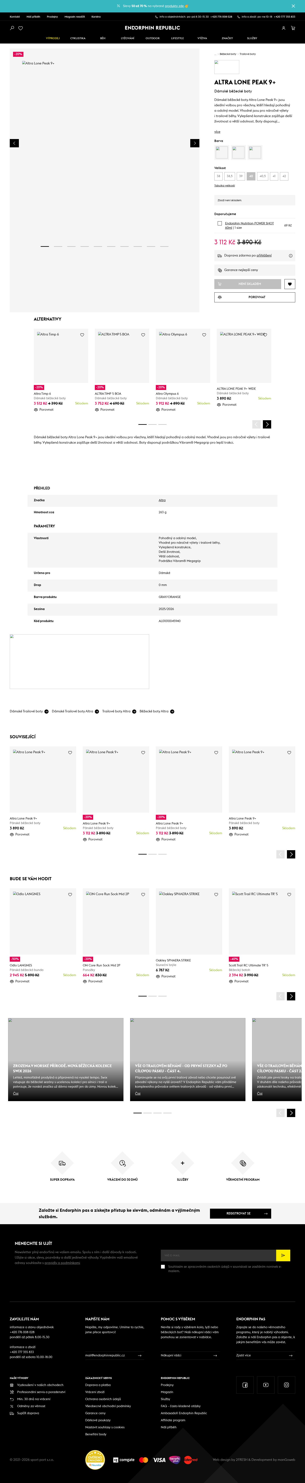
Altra (162, 500)
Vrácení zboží (95, 1392)
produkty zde (174, 6)
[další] (267, 424)
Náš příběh (33, 17)
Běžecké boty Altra (154, 711)
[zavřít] (293, 6)
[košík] (293, 28)
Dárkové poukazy (98, 1420)
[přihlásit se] (283, 28)
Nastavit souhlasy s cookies (104, 1427)
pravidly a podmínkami (62, 1263)
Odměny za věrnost (31, 1406)
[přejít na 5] (98, 246)
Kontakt (15, 17)
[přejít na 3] (71, 246)
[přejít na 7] (124, 246)
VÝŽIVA (202, 38)
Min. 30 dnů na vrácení (33, 1399)
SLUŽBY (252, 38)
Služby (165, 1399)
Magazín (167, 1392)
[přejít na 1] (45, 246)
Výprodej (53, 38)
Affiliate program (173, 1420)
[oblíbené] (21, 28)
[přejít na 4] (85, 246)
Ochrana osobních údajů (103, 1399)
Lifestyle (177, 38)
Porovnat (46, 409)
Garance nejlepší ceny (241, 270)
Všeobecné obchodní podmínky (108, 1406)
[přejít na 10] (164, 246)
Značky (227, 38)
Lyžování (127, 38)
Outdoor (153, 38)
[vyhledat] (12, 28)
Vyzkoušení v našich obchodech (40, 1385)
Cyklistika (77, 38)
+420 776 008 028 (221, 17)
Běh (102, 38)
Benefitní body (95, 1434)
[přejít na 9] (151, 246)
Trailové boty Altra (116, 711)
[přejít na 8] (138, 246)
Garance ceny (95, 1413)
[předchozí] (256, 424)
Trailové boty (248, 54)
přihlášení (264, 255)
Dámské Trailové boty (26, 711)
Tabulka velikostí (224, 185)
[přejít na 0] (142, 424)
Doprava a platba (98, 1385)
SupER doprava (28, 1413)
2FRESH (242, 1459)
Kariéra (96, 17)
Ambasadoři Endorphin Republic (184, 1413)
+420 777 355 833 (284, 17)
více (217, 131)
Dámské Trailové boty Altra (72, 711)
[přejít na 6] (111, 246)
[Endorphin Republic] (152, 28)
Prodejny (52, 17)
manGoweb (286, 1459)
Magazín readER (75, 17)
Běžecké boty (228, 54)
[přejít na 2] (58, 246)
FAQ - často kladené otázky (181, 1406)
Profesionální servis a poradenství (41, 1392)
